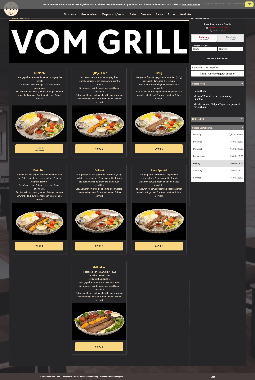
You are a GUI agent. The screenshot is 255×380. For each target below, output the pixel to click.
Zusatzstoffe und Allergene (111, 377)
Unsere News (198, 83)
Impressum (67, 377)
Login (213, 377)
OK (249, 4)
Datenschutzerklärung (89, 377)
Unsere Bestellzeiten (202, 128)
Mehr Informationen (191, 4)
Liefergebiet (198, 119)
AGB (76, 377)
